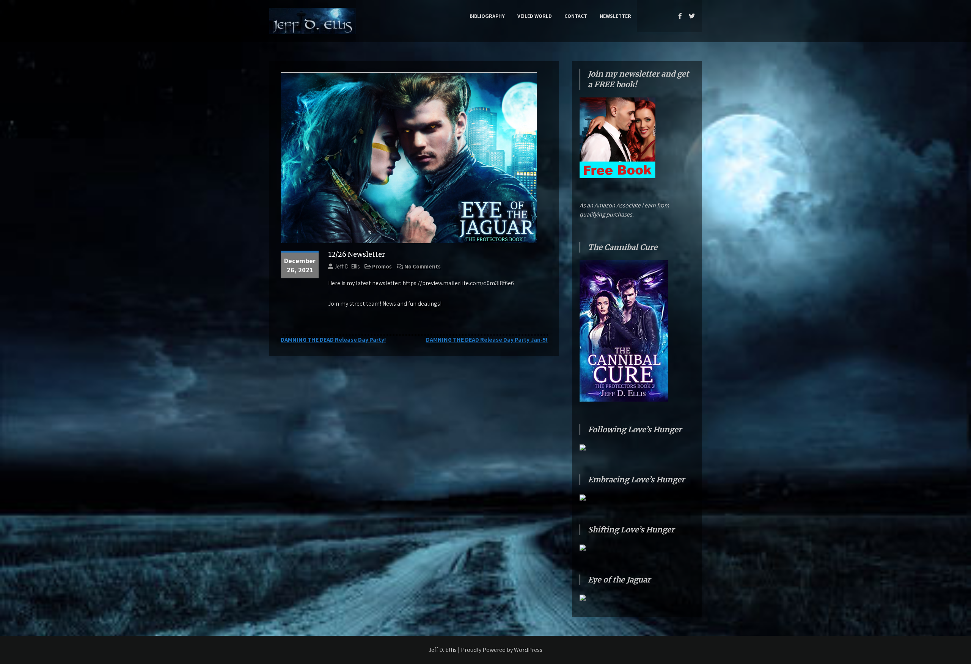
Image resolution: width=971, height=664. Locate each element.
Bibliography (487, 16)
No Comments (422, 266)
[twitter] (692, 16)
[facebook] (680, 16)
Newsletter (615, 16)
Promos (382, 266)
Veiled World (534, 16)
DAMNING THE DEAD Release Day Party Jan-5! (487, 340)
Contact (575, 16)
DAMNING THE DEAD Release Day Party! (333, 340)
